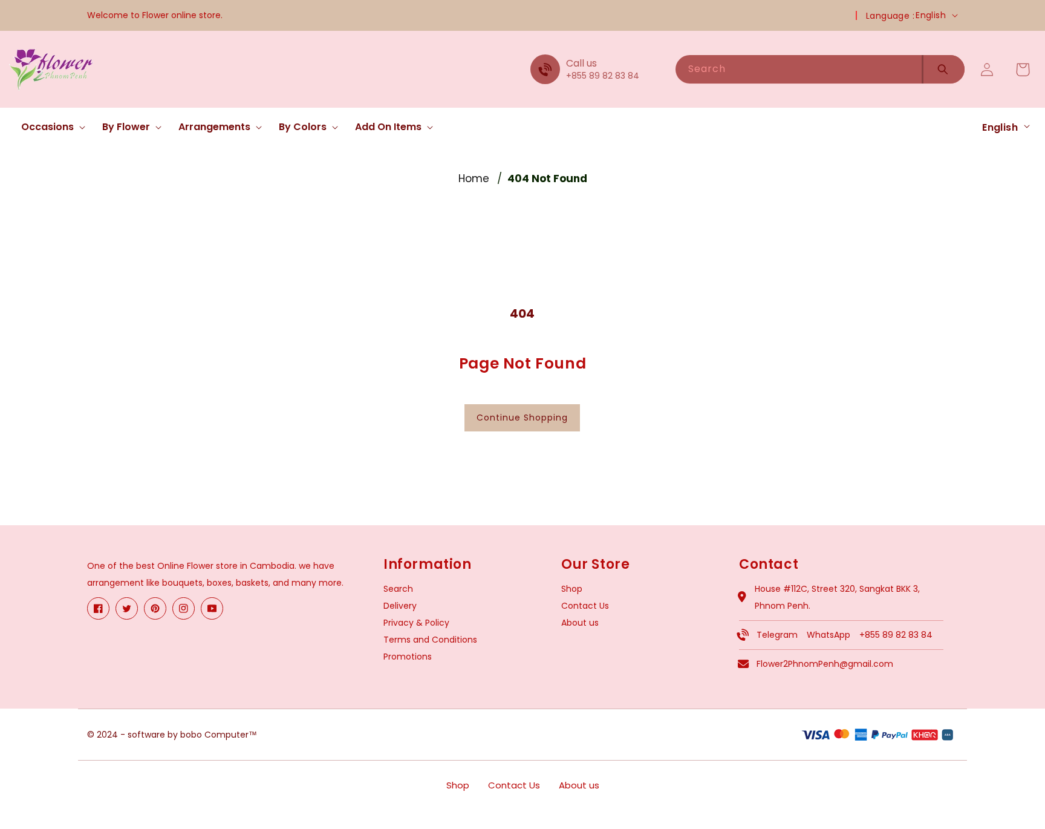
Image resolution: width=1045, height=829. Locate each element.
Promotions (407, 656)
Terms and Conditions (430, 640)
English (931, 15)
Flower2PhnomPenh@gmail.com (825, 664)
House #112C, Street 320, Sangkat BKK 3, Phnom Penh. (837, 597)
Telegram (777, 635)
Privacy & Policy (416, 623)
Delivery (400, 606)
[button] (49, 127)
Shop (571, 589)
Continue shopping (522, 417)
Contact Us (585, 606)
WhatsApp (828, 635)
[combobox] (799, 69)
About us (580, 623)
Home (473, 178)
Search (398, 589)
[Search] (943, 69)
